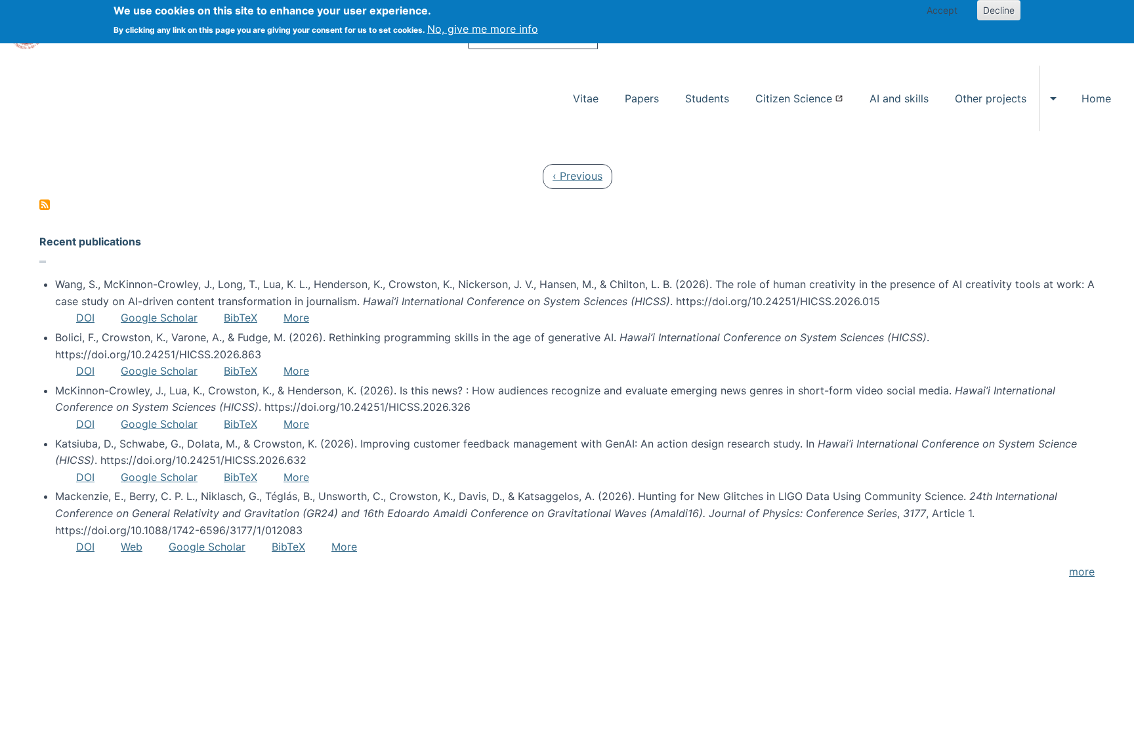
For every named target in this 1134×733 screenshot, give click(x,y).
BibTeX (240, 317)
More (296, 317)
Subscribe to (44, 204)
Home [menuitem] (1096, 98)
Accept (942, 10)
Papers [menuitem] (642, 98)
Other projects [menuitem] (990, 98)
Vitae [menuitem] (585, 98)
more (1082, 571)
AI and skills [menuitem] (899, 98)
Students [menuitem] (707, 98)
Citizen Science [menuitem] (793, 98)
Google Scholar (159, 317)
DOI (85, 317)
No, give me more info (482, 28)
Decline (999, 10)
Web (131, 546)
